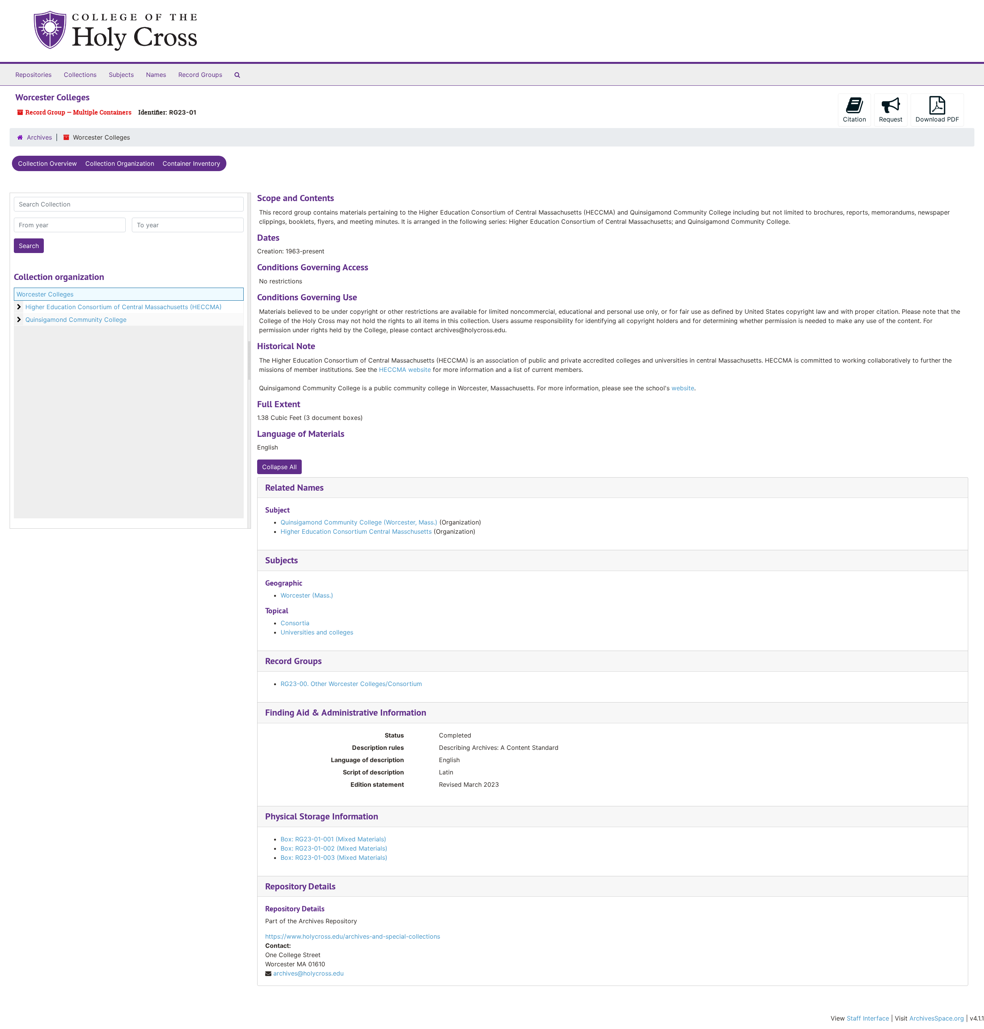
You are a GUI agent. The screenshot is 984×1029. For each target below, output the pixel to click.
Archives (39, 137)
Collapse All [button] (279, 467)
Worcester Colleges (45, 294)
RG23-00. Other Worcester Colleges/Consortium (351, 684)
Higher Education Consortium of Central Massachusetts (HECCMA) (123, 307)
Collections (80, 74)
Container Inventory (191, 163)
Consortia (295, 623)
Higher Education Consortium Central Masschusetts (356, 531)
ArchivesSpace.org (936, 1018)
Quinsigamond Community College (75, 319)
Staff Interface (868, 1018)
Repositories (33, 74)
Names (156, 74)
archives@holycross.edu (308, 973)
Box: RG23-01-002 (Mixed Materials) (334, 848)
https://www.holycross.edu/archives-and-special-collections (352, 936)
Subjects (121, 74)
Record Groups (200, 74)
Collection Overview (47, 163)
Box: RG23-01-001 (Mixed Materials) (333, 839)
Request (891, 119)
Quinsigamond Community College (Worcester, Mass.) (359, 522)
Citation (854, 119)
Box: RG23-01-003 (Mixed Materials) (334, 857)
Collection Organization (119, 163)
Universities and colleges (317, 632)
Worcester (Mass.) (307, 595)
